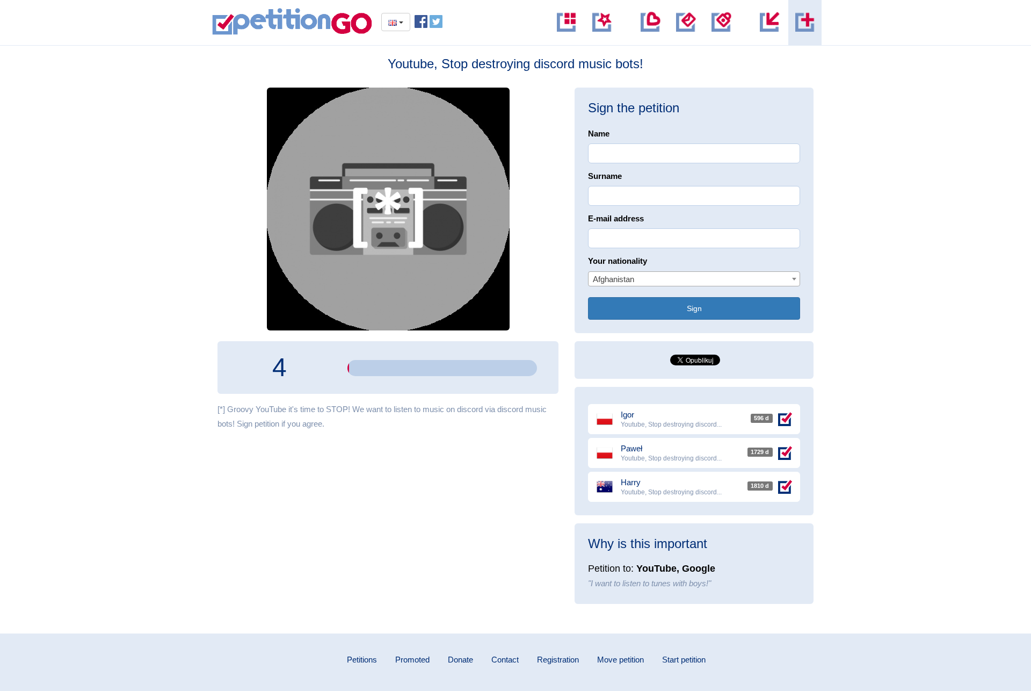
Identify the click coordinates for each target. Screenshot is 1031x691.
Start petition (684, 659)
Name (598, 133)
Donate (460, 659)
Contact (505, 659)
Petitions (362, 659)
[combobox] (694, 278)
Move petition (620, 659)
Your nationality (617, 260)
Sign (694, 308)
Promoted (412, 659)
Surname (605, 176)
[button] (721, 22)
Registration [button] (558, 659)
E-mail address (616, 218)
